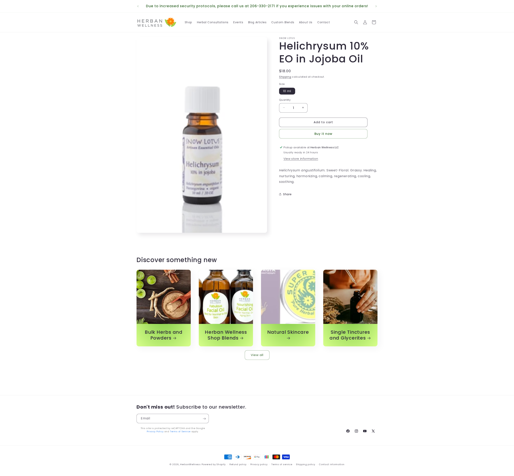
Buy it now (323, 133)
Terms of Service (180, 431)
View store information (301, 159)
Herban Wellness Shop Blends (226, 335)
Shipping (285, 76)
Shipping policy (305, 464)
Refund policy (238, 464)
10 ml (287, 91)
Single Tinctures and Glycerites (349, 335)
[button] (356, 22)
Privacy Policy (155, 431)
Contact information (331, 464)
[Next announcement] (376, 6)
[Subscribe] (204, 418)
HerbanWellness (190, 464)
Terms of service (281, 464)
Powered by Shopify (214, 464)
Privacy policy (259, 464)
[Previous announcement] (138, 6)
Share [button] (287, 194)
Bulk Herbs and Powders (164, 335)
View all (257, 355)
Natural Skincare (288, 332)
